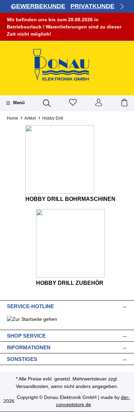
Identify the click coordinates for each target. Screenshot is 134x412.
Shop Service (26, 335)
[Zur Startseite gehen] (67, 65)
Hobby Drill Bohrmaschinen (70, 199)
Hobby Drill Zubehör (69, 283)
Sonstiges (22, 359)
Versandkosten (32, 386)
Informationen (29, 347)
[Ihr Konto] (98, 103)
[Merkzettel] (73, 103)
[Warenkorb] (124, 103)
